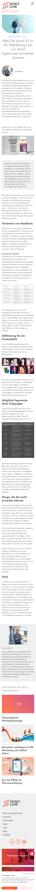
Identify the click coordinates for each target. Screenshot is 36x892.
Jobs (5, 827)
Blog (5, 831)
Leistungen (8, 820)
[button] (29, 6)
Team (5, 823)
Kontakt (6, 834)
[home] (14, 5)
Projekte (7, 816)
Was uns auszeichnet (12, 813)
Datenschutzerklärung (28, 873)
